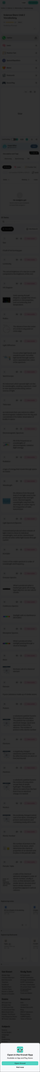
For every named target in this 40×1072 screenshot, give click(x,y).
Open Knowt (20, 1063)
